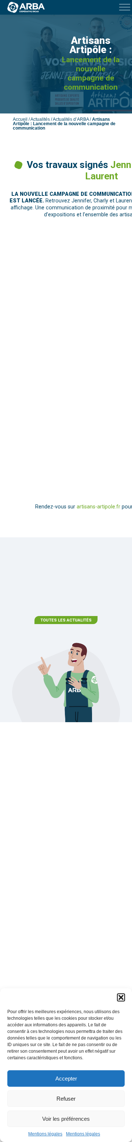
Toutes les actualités (66, 620)
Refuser (66, 1099)
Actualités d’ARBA (71, 119)
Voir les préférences (66, 1119)
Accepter (66, 1078)
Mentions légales (45, 1134)
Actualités (40, 119)
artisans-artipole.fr (98, 507)
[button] (121, 997)
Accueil (20, 119)
